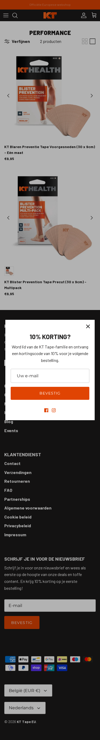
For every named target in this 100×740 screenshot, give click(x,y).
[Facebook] (46, 410)
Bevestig (50, 393)
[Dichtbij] (88, 326)
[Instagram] (54, 410)
